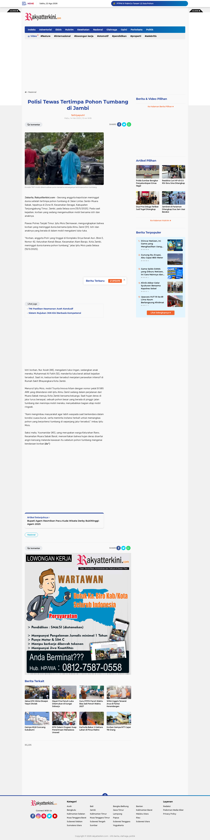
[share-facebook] (119, 124)
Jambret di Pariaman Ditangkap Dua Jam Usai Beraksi (173, 209)
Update (116, 281)
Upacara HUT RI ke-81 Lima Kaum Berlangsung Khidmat (152, 299)
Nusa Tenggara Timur (100, 818)
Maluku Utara (142, 814)
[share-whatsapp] (129, 124)
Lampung (117, 814)
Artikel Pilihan (146, 160)
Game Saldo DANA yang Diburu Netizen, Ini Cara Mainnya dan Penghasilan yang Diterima (152, 272)
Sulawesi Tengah (97, 821)
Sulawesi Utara (143, 821)
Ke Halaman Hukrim (160, 220)
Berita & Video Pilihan (151, 99)
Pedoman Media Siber (173, 810)
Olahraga (112, 29)
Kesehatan (83, 29)
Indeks (32, 29)
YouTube (56, 819)
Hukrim (69, 29)
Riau (138, 818)
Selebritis (151, 36)
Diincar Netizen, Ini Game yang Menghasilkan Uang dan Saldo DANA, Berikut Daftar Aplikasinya (151, 244)
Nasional (98, 29)
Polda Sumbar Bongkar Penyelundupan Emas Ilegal (147, 183)
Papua (116, 818)
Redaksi (166, 806)
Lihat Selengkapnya (160, 312)
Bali (91, 806)
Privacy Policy (169, 814)
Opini (124, 29)
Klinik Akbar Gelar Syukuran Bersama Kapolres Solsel (151, 286)
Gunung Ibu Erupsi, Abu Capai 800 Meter (152, 256)
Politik (149, 29)
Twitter (51, 819)
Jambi (93, 810)
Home (31, 3)
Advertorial (45, 29)
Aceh (69, 806)
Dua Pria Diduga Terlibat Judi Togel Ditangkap (147, 208)
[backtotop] (105, 796)
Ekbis (58, 29)
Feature (46, 36)
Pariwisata (137, 29)
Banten (139, 806)
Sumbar (93, 825)
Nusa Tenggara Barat (76, 818)
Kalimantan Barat (144, 810)
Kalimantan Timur (98, 814)
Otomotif (103, 36)
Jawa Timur (118, 810)
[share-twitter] (124, 124)
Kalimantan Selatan (76, 814)
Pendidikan (120, 36)
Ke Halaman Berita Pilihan (160, 106)
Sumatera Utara (74, 825)
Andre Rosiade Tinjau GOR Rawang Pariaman (138, 3)
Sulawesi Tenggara (121, 821)
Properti (136, 36)
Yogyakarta (118, 825)
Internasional (63, 36)
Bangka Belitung (121, 806)
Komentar (35, 124)
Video (33, 36)
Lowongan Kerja (84, 36)
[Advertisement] (129, 17)
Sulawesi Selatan (74, 821)
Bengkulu (71, 810)
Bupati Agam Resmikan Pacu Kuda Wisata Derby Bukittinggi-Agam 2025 (63, 522)
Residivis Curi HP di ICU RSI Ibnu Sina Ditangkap (173, 181)
